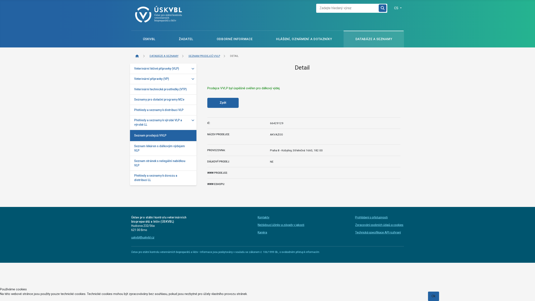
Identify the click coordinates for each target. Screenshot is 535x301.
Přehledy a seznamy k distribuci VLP (158, 110)
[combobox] (347, 8)
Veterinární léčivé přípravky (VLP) (156, 68)
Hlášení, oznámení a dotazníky (304, 39)
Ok (434, 296)
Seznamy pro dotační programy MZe (159, 99)
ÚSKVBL (149, 39)
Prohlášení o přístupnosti (371, 217)
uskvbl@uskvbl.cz (142, 237)
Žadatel (186, 39)
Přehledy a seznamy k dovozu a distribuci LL (155, 178)
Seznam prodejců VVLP (150, 135)
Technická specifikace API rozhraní (378, 232)
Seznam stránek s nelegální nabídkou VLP (159, 163)
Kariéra (262, 232)
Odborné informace (235, 39)
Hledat (383, 8)
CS (396, 8)
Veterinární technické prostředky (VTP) (160, 89)
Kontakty (263, 217)
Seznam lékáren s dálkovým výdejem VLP (159, 148)
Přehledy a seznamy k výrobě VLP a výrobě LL (158, 122)
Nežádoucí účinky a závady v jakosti (281, 225)
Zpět (223, 103)
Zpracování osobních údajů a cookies (379, 225)
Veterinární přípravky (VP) (151, 78)
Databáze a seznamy (373, 39)
